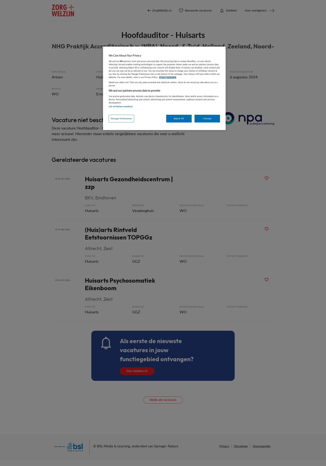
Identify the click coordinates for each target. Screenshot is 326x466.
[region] (164, 88)
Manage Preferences (121, 119)
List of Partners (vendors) (121, 107)
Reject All (179, 119)
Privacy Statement (167, 77)
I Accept (207, 119)
